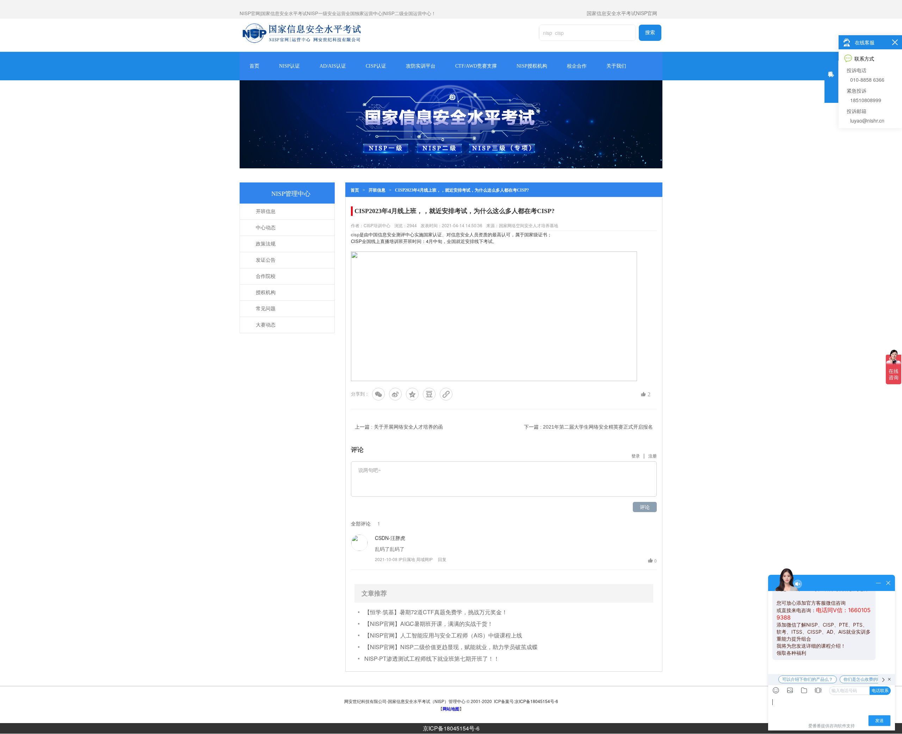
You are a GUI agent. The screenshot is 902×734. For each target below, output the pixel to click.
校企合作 (577, 66)
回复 (442, 559)
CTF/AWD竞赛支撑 (476, 66)
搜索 (650, 32)
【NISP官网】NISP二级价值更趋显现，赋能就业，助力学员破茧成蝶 (451, 647)
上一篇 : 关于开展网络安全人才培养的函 (399, 427)
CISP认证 (376, 66)
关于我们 (616, 66)
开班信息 (377, 190)
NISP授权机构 (532, 66)
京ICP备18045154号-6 (451, 728)
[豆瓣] (429, 394)
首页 (254, 66)
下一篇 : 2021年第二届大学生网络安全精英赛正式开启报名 (588, 427)
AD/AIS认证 (333, 66)
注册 (652, 456)
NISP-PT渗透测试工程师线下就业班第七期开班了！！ (431, 658)
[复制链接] (446, 394)
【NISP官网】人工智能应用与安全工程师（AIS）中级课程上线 (443, 635)
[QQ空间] (412, 394)
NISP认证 (289, 66)
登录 (635, 456)
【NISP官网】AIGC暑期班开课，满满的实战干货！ (428, 624)
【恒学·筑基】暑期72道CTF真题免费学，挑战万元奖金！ (435, 612)
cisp (355, 234)
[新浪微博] (395, 394)
